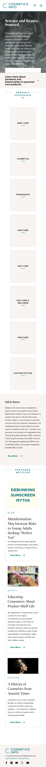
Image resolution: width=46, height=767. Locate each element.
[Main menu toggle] (41, 6)
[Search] (37, 70)
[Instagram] (11, 763)
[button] (35, 5)
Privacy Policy (24, 758)
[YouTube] (16, 763)
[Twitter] (22, 762)
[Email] (27, 763)
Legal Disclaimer (11, 758)
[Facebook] (6, 763)
